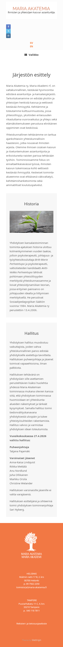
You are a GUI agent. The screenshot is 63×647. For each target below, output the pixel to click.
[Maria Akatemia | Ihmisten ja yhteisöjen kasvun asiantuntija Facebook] (8, 26)
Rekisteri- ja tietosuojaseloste (31, 623)
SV (31, 42)
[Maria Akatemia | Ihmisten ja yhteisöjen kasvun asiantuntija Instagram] (8, 35)
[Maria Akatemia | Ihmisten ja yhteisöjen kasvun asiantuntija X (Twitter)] (8, 31)
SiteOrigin (36, 640)
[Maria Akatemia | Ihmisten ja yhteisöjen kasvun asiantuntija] (31, 10)
